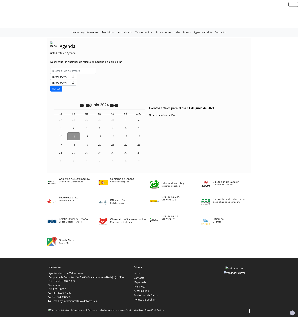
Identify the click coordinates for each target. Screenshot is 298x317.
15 (125, 136)
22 (125, 144)
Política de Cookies (145, 299)
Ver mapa (54, 285)
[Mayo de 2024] (88, 105)
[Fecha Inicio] (63, 77)
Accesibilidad (141, 291)
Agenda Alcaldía (203, 32)
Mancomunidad (144, 32)
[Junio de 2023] (82, 105)
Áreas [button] (186, 32)
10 (60, 136)
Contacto (220, 32)
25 (73, 153)
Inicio (75, 32)
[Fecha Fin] (63, 83)
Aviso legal (140, 286)
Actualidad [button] (124, 32)
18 (73, 144)
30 (138, 153)
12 (86, 136)
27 (99, 153)
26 (86, 153)
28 (112, 153)
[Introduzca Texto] (73, 71)
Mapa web (140, 282)
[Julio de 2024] (116, 105)
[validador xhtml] (234, 272)
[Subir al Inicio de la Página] (292, 312)
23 (138, 144)
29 (125, 153)
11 (73, 136)
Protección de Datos (146, 295)
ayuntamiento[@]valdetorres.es (78, 301)
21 (112, 144)
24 (60, 153)
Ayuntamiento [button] (89, 32)
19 (86, 144)
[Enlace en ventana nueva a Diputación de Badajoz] (59, 310)
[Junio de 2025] (112, 105)
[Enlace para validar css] (234, 268)
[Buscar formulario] (56, 89)
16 (138, 136)
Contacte (139, 278)
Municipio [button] (108, 32)
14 (112, 136)
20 (99, 144)
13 (99, 136)
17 (60, 144)
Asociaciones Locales (168, 32)
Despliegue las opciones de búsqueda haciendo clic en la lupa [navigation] (86, 62)
